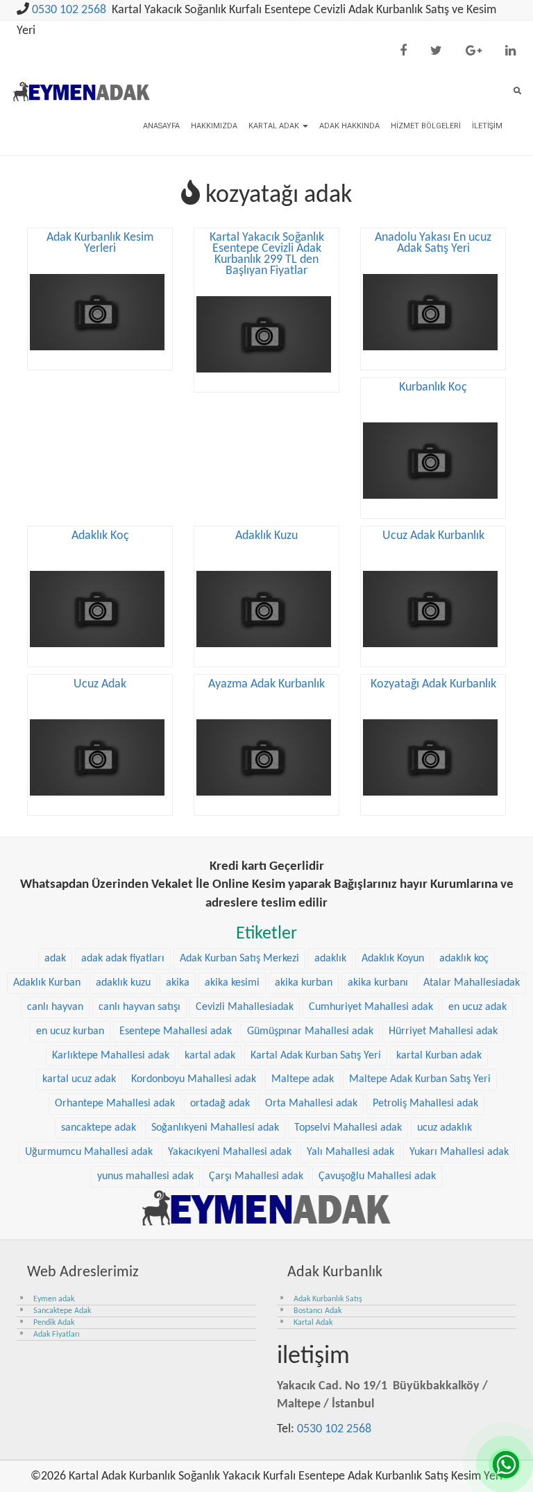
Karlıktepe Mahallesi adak (110, 1055)
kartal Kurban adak (439, 1055)
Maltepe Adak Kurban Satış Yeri (420, 1079)
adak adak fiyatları (122, 958)
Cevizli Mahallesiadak (245, 1007)
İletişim (487, 125)
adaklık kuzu (123, 982)
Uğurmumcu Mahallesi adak (89, 1152)
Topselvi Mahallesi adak (348, 1127)
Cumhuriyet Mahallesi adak (371, 1007)
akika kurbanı (378, 982)
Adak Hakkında (349, 125)
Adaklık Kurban (47, 982)
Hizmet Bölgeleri (426, 125)
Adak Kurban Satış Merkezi (239, 958)
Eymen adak (53, 1299)
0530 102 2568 (69, 10)
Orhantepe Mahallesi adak (115, 1103)
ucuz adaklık (444, 1127)
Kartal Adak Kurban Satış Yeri (316, 1055)
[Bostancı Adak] (266, 1207)
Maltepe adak (302, 1079)
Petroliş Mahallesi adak (425, 1103)
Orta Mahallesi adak (311, 1103)
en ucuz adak (477, 1007)
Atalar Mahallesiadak (471, 982)
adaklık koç (464, 958)
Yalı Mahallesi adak (350, 1152)
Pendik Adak (53, 1323)
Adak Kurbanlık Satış (328, 1299)
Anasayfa (161, 125)
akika (177, 982)
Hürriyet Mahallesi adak (443, 1031)
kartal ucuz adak (79, 1079)
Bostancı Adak (317, 1311)
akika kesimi (232, 982)
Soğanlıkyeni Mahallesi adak (215, 1127)
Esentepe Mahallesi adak (175, 1031)
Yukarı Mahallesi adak (459, 1152)
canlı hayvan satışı (139, 1007)
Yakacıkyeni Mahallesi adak (229, 1152)
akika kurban (303, 982)
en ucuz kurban (70, 1031)
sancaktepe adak (98, 1127)
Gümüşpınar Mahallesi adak (310, 1031)
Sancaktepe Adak (62, 1311)
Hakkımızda (214, 125)
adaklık (330, 958)
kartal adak (210, 1055)
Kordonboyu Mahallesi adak (193, 1079)
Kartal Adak (274, 125)
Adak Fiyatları (56, 1334)
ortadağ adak (220, 1103)
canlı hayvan (55, 1007)
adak (55, 958)
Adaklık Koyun (393, 958)
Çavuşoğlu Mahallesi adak (377, 1176)
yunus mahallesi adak (145, 1176)
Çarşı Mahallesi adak (256, 1176)
